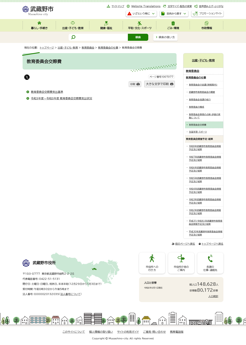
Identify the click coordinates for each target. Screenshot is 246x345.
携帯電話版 (176, 331)
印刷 (132, 84)
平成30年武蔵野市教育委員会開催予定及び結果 (205, 233)
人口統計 (213, 296)
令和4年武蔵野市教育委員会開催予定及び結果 (205, 190)
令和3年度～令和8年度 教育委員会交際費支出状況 (61, 98)
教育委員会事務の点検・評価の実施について (204, 116)
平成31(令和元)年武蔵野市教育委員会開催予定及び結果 (205, 222)
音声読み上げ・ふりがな (211, 6)
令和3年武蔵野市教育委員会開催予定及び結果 (205, 201)
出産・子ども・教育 (68, 47)
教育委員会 (88, 47)
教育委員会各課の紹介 (200, 100)
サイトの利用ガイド (128, 331)
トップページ (47, 47)
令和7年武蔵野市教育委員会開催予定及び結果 (205, 158)
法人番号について (70, 294)
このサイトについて (74, 331)
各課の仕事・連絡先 (210, 268)
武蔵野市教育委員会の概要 (202, 92)
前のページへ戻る (185, 244)
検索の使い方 (167, 37)
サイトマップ (118, 6)
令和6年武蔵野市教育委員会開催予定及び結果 (205, 169)
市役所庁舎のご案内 (181, 268)
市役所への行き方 (152, 268)
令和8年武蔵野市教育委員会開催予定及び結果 (205, 148)
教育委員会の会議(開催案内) (203, 85)
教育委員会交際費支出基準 (47, 92)
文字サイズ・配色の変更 (180, 6)
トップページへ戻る (212, 244)
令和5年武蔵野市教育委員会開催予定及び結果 (205, 179)
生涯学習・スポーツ (198, 132)
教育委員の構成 (196, 107)
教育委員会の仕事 (108, 47)
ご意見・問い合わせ (154, 331)
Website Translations (145, 6)
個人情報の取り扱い (101, 331)
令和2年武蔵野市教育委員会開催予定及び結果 (205, 212)
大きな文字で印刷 (157, 84)
